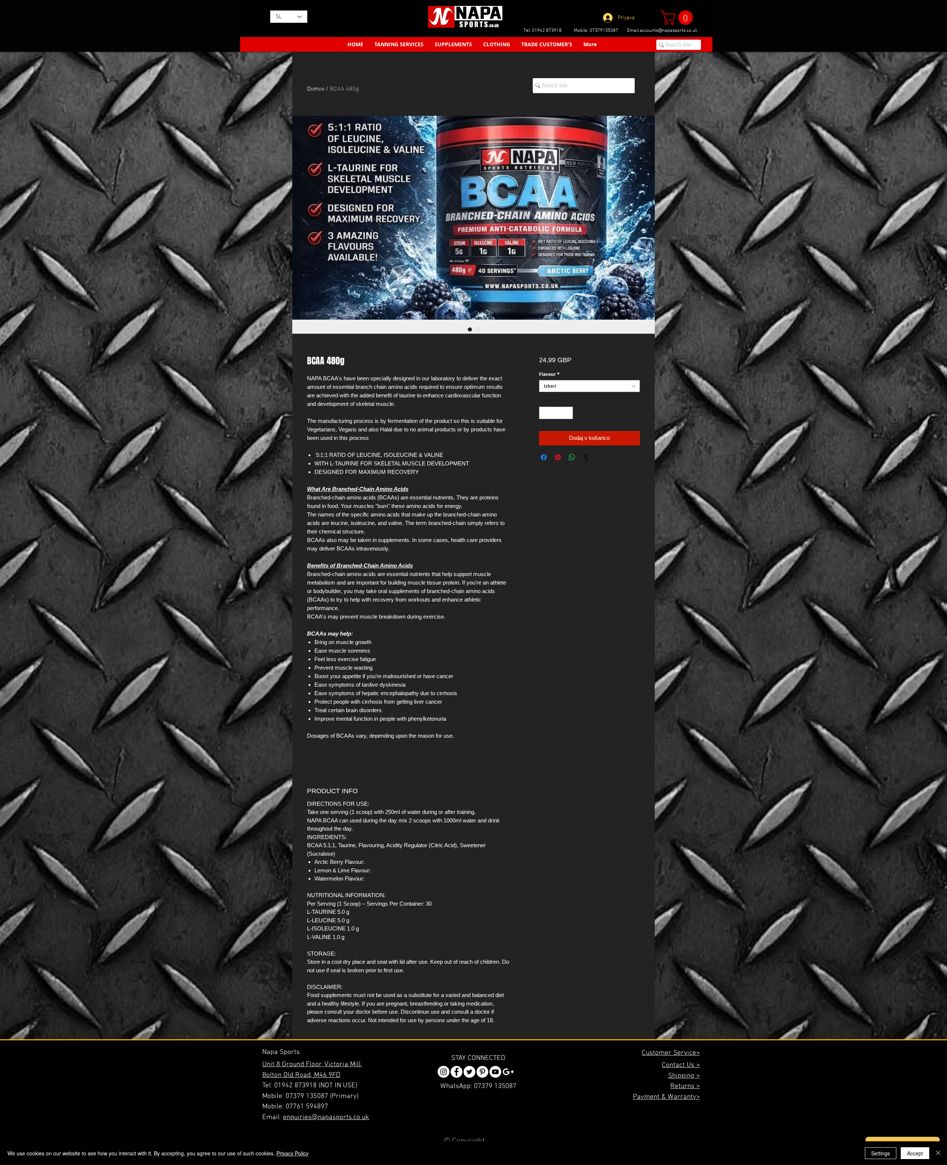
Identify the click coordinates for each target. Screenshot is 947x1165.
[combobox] (589, 386)
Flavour (549, 374)
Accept (915, 1153)
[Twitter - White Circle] (469, 1072)
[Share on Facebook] (543, 457)
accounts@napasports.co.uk (669, 31)
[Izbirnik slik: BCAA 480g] (470, 329)
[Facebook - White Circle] (456, 1072)
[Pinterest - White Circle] (482, 1072)
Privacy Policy (292, 1153)
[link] (678, 17)
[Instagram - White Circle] (443, 1072)
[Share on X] (586, 457)
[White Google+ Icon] (508, 1072)
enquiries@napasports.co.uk (326, 1117)
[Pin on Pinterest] (557, 457)
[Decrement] (544, 413)
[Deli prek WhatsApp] (571, 457)
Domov (315, 89)
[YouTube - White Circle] (495, 1072)
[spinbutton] (556, 413)
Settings (880, 1153)
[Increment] (568, 413)
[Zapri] (938, 1153)
